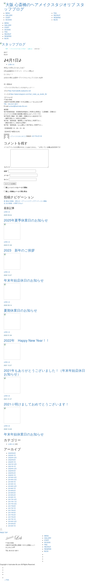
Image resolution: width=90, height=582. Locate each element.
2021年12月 (12, 464)
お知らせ (11, 64)
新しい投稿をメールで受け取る (16, 191)
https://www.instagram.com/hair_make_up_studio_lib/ (28, 94)
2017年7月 (12, 508)
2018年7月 (12, 488)
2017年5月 (12, 512)
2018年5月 (12, 493)
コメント (7, 167)
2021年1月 (12, 466)
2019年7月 (12, 482)
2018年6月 (12, 490)
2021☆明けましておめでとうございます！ (36, 404)
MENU (7, 13)
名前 (6, 171)
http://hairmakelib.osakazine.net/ (19, 91)
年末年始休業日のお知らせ (24, 434)
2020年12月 (12, 468)
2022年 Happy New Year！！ (26, 340)
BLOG (56, 20)
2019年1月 (12, 484)
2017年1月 (12, 519)
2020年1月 (12, 475)
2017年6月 (12, 510)
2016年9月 (12, 523)
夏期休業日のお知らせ (20, 310)
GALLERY (8, 15)
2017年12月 (12, 499)
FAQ (55, 13)
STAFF (7, 17)
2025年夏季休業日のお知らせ (26, 220)
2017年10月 (12, 504)
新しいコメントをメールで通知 (16, 187)
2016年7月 (12, 526)
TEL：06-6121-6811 (11, 104)
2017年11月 (12, 501)
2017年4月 (12, 515)
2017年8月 (12, 506)
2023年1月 (12, 455)
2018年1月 (12, 497)
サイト (6, 179)
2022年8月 (12, 460)
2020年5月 (12, 471)
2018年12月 (12, 486)
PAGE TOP (4, 532)
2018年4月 (12, 495)
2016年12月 (12, 521)
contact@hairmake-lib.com (18, 106)
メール (6, 175)
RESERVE (57, 17)
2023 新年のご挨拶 (19, 250)
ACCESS (8, 20)
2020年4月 (12, 473)
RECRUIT (57, 15)
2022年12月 (12, 457)
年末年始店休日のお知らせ (24, 280)
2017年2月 (12, 517)
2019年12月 (12, 477)
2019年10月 (12, 479)
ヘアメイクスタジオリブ (18, 136)
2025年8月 (12, 453)
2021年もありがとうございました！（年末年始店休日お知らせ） (44, 372)
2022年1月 (12, 462)
